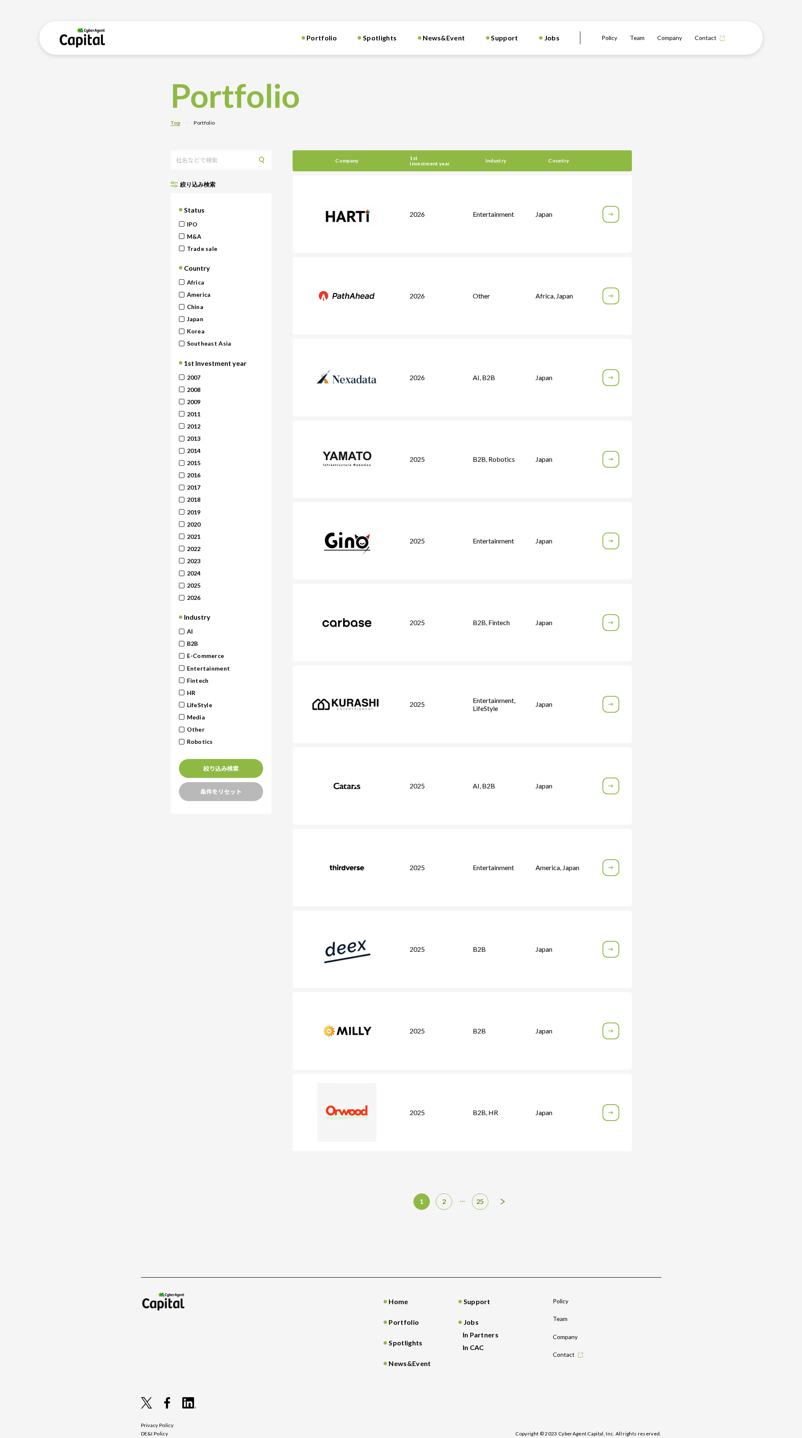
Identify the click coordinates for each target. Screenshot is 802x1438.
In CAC (473, 1347)
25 (480, 1201)
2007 (194, 377)
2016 (194, 475)
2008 (194, 389)
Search (264, 159)
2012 (194, 426)
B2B (192, 643)
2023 (194, 561)
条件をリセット (221, 791)
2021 (194, 536)
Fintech (198, 680)
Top (176, 123)
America (199, 294)
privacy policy (157, 1425)
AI (190, 631)
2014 (194, 450)
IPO (192, 224)
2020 (194, 524)
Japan (195, 318)
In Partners (481, 1335)
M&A (194, 236)
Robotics (200, 741)
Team (637, 37)
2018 (194, 499)
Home (398, 1301)
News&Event (444, 38)
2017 (194, 487)
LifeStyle (200, 704)
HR (191, 692)
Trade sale (202, 248)
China (195, 306)
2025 (194, 585)
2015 (194, 462)
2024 (194, 573)
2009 (194, 401)
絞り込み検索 (221, 768)
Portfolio (321, 38)
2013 (194, 438)
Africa (196, 282)
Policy (609, 37)
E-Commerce (205, 655)
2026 (194, 597)
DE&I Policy (154, 1433)
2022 (194, 548)
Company (669, 37)
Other (196, 729)
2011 (194, 414)
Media (196, 717)
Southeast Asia (209, 343)
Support (504, 38)
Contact (706, 37)
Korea (196, 331)
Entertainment (208, 668)
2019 (194, 512)
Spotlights (380, 38)
